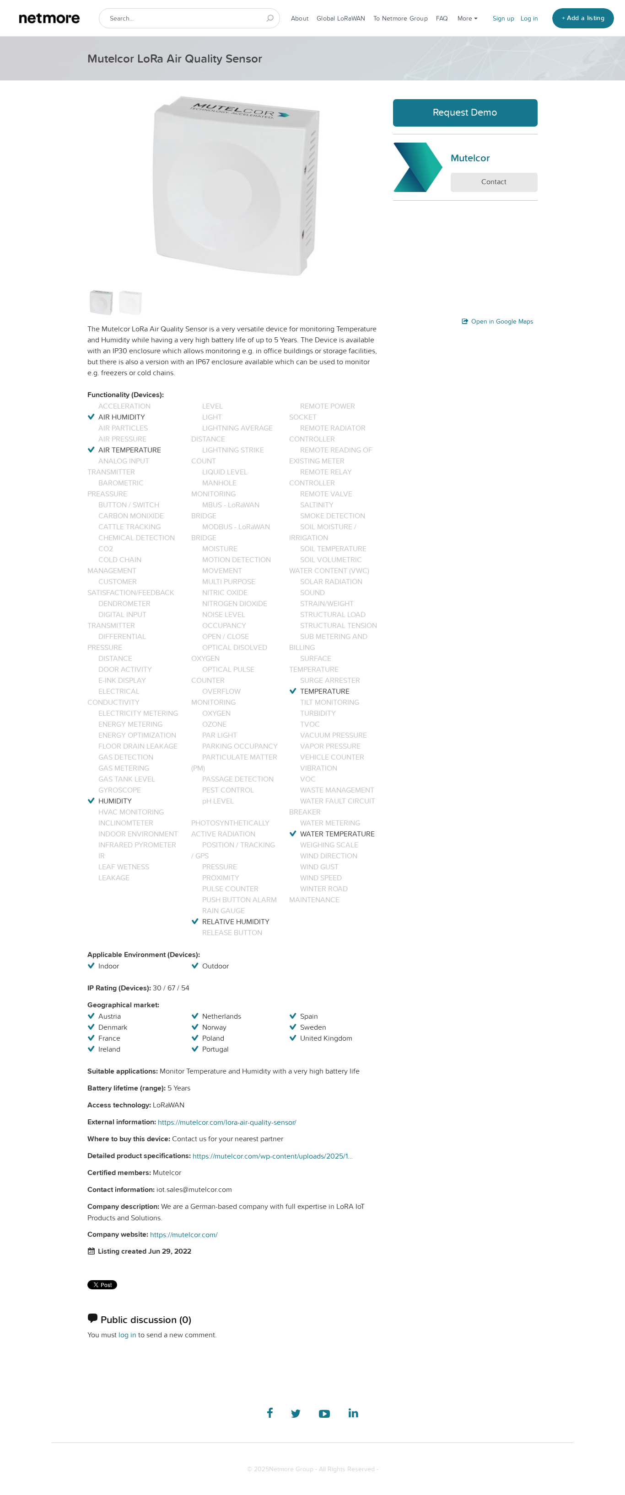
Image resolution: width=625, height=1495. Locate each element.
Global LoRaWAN (341, 18)
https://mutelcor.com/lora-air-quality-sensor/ (227, 1122)
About (299, 18)
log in (127, 1335)
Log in (529, 18)
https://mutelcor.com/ (184, 1234)
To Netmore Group (400, 18)
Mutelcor (470, 157)
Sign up (503, 18)
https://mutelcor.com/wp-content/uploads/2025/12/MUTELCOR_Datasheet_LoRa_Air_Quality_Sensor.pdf (273, 1156)
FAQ (442, 18)
